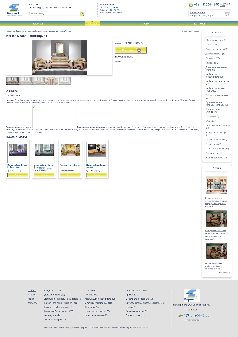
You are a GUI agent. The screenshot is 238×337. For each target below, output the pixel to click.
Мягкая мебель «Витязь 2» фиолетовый (17, 166)
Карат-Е (10, 31)
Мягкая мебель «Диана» (70, 165)
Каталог (92, 23)
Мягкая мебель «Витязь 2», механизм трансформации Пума (43, 167)
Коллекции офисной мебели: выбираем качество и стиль (214, 266)
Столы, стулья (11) (214, 153)
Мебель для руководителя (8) (214, 75)
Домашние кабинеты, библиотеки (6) (216, 68)
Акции (145, 23)
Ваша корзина (197, 12)
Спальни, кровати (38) (216, 49)
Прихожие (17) (212, 63)
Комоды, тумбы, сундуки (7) (213, 110)
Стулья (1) (210, 121)
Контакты (199, 23)
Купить (18, 175)
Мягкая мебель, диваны (36, 31)
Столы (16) (211, 44)
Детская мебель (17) (215, 54)
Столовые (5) (212, 116)
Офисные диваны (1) (216, 139)
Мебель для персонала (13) (140, 299)
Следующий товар (190, 31)
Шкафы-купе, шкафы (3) (97, 311)
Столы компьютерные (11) (98, 303)
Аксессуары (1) (213, 144)
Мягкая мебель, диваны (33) (58, 311)
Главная (38, 23)
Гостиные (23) (212, 58)
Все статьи (224, 273)
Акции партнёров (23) (216, 158)
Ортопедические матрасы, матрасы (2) (216, 103)
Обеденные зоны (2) (215, 40)
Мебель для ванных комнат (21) (215, 89)
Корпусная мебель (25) (217, 148)
